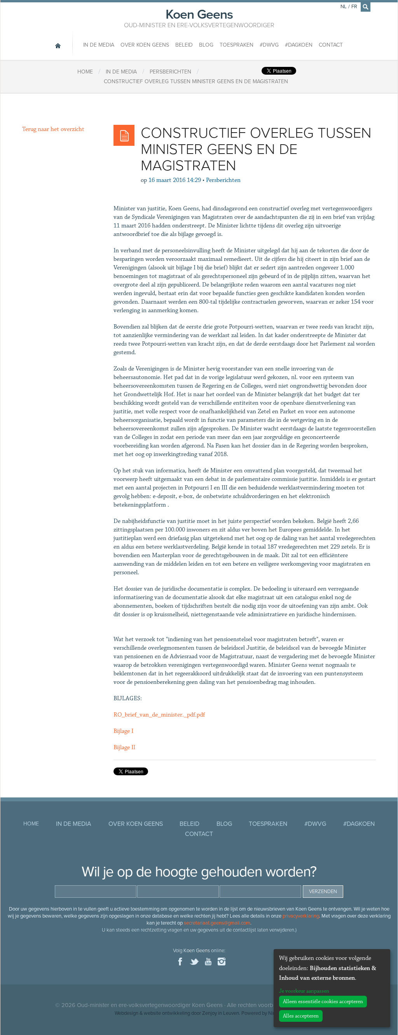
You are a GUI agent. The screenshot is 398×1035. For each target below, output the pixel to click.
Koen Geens (199, 17)
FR (354, 6)
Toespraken (236, 45)
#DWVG (269, 45)
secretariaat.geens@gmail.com (217, 923)
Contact (331, 45)
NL (343, 6)
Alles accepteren (301, 1015)
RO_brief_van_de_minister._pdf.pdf (159, 715)
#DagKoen (298, 45)
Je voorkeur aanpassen (304, 991)
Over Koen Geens (144, 45)
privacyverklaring (301, 916)
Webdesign (126, 1013)
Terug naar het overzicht (53, 129)
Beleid (184, 45)
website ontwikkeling (167, 1013)
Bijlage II (124, 747)
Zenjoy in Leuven (220, 1013)
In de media (98, 45)
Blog (206, 45)
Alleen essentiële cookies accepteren (323, 1001)
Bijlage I (123, 731)
